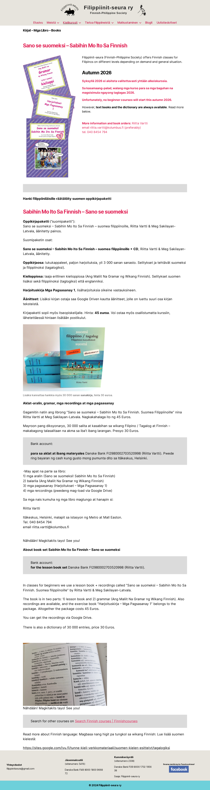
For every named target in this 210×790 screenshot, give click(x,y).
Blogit (149, 22)
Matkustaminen (127, 22)
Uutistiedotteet (167, 22)
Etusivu (38, 22)
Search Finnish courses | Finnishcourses (106, 721)
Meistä (51, 22)
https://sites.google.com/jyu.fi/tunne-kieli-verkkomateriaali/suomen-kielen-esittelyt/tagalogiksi (96, 748)
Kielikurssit (70, 22)
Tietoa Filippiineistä (97, 22)
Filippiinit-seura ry (110, 785)
